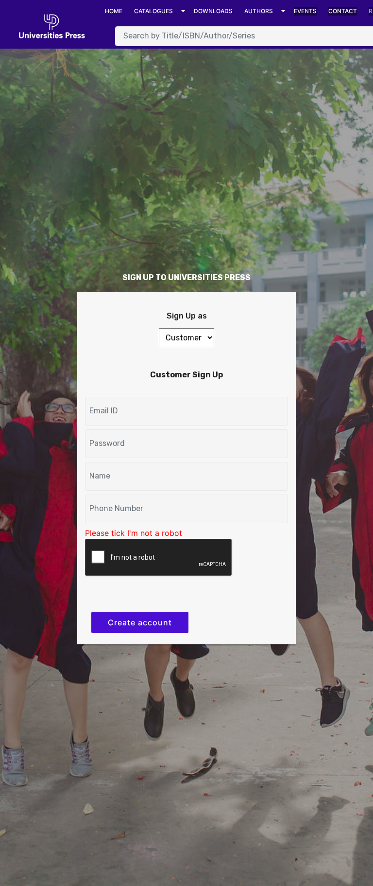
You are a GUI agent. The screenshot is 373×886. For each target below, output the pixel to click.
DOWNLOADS (213, 11)
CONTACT (342, 11)
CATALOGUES (153, 11)
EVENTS (305, 11)
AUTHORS (258, 11)
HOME (113, 11)
